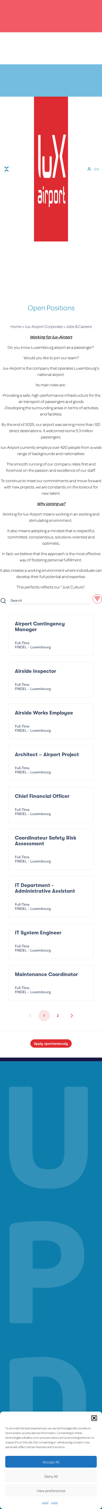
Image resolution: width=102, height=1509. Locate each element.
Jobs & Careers (79, 326)
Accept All (51, 1462)
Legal (45, 1502)
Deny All (51, 1476)
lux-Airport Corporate (44, 326)
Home (15, 326)
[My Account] (89, 169)
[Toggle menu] (6, 169)
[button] (94, 1418)
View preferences (51, 1490)
